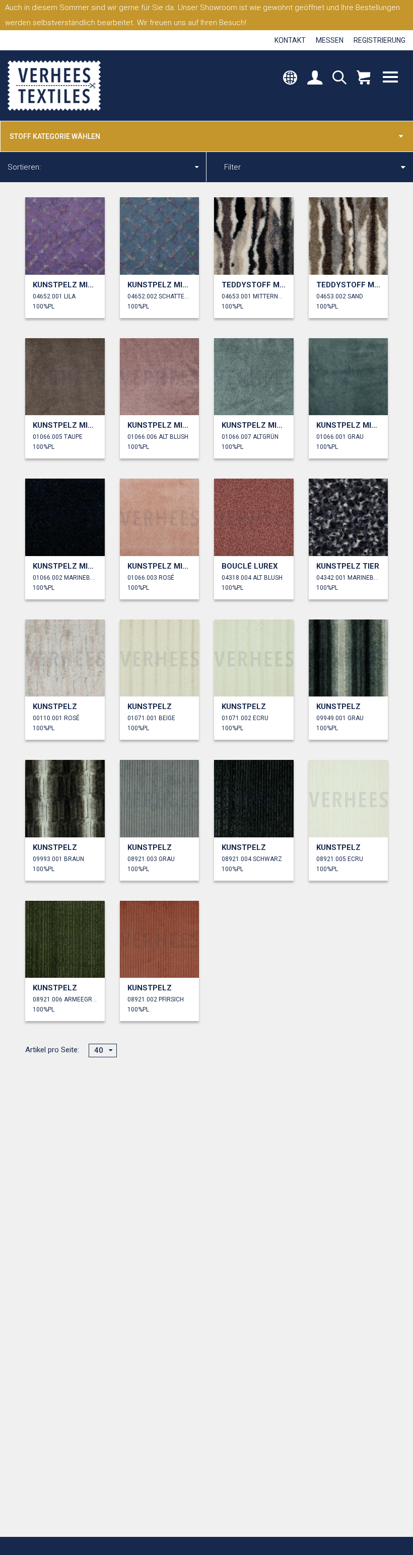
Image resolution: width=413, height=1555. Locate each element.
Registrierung (379, 40)
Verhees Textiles (54, 85)
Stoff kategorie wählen (55, 136)
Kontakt (290, 40)
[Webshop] (363, 78)
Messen (329, 40)
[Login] (314, 78)
